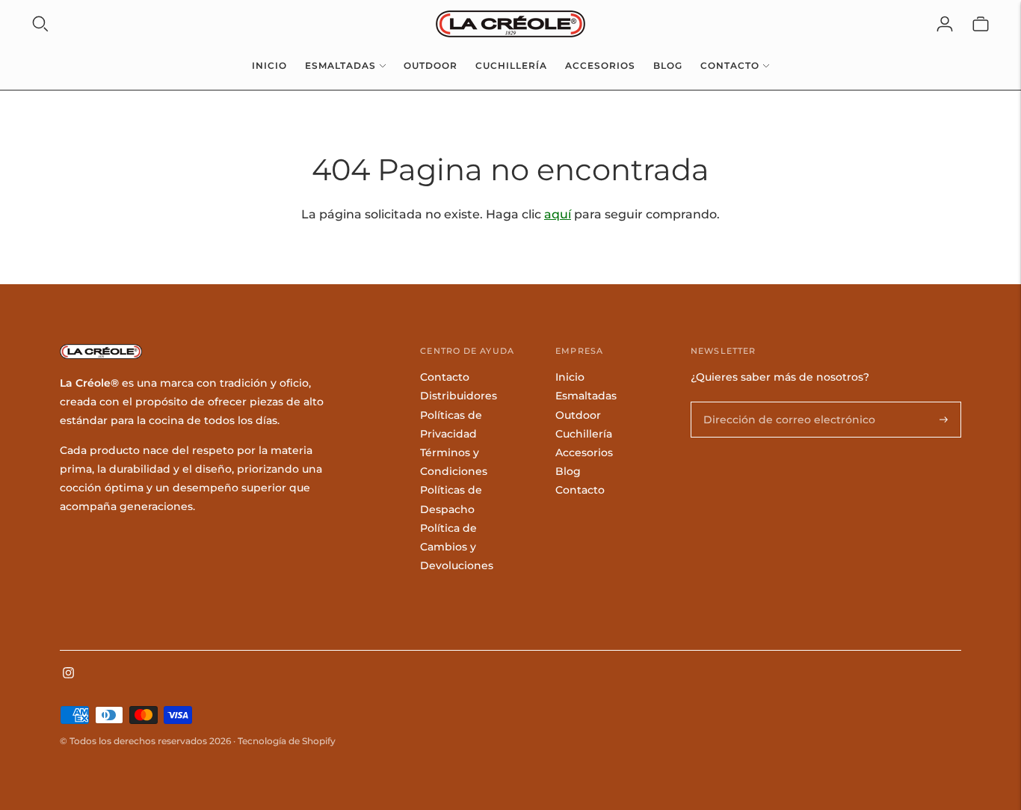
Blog (667, 65)
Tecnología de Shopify (287, 740)
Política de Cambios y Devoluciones (456, 546)
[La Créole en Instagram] (68, 674)
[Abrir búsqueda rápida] (40, 23)
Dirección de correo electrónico (777, 402)
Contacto (729, 65)
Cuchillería (511, 65)
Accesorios (600, 65)
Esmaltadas (340, 65)
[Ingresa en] (944, 23)
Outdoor (430, 65)
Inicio (269, 65)
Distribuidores (458, 395)
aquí (557, 214)
